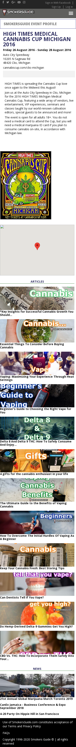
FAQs (6, 733)
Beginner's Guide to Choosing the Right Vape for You (35, 410)
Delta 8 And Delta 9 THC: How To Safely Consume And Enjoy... (36, 443)
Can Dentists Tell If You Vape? (22, 597)
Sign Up (56, 6)
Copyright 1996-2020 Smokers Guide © (28, 739)
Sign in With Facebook (58, 2)
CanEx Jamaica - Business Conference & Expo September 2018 (33, 706)
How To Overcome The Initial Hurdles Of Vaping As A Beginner (37, 537)
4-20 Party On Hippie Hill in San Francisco (29, 714)
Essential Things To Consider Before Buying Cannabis (32, 345)
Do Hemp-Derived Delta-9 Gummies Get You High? (36, 626)
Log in (69, 6)
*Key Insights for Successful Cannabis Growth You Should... (36, 313)
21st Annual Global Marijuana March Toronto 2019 (36, 699)
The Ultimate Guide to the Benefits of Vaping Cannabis (33, 504)
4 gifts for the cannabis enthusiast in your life (34, 474)
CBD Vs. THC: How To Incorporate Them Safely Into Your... (37, 657)
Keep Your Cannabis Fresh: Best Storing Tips (32, 568)
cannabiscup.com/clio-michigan (23, 67)
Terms (12, 726)
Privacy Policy (32, 726)
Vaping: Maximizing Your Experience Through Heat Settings (37, 378)
